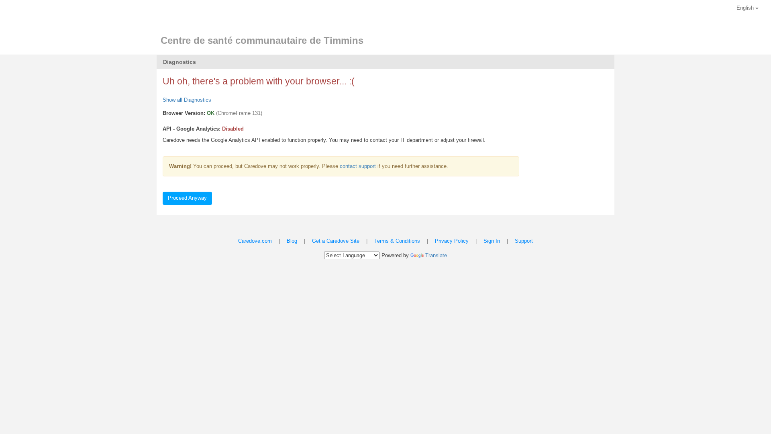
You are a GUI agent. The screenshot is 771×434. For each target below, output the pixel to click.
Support (524, 241)
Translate (436, 255)
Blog (292, 241)
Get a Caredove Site (335, 241)
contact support (358, 166)
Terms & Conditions (397, 241)
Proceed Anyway (187, 198)
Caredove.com (255, 241)
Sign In (491, 241)
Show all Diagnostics (187, 100)
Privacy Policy (452, 241)
